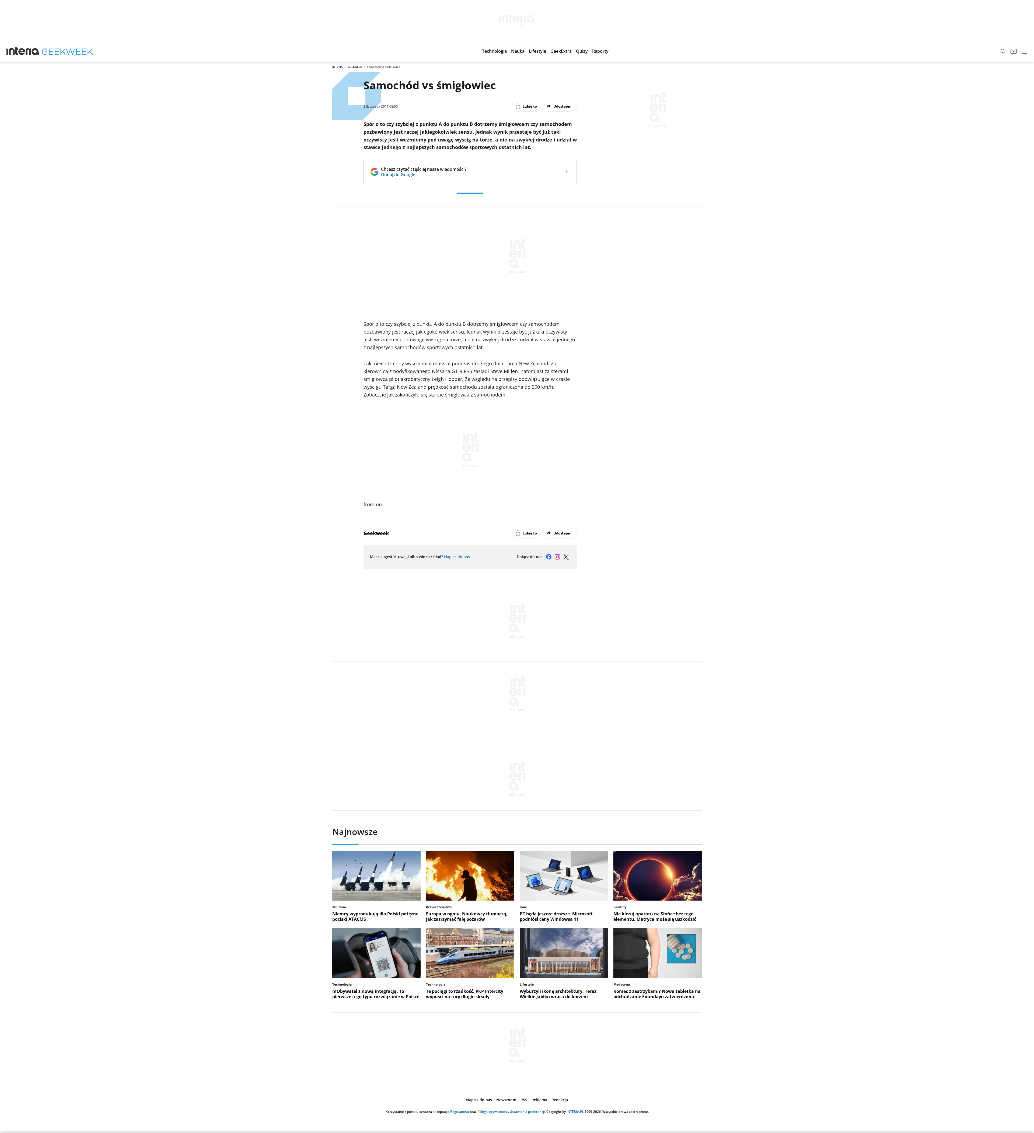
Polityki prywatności (492, 1111)
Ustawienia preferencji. (528, 1112)
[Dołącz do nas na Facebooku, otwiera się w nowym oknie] (548, 556)
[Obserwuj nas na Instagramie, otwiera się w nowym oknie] (557, 556)
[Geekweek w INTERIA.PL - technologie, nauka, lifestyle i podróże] (67, 51)
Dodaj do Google (423, 174)
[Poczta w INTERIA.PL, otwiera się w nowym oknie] (1013, 51)
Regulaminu (459, 1111)
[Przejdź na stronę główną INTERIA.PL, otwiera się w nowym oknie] (23, 51)
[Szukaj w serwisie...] (1002, 51)
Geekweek (355, 67)
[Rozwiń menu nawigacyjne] (1024, 51)
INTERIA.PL (575, 1111)
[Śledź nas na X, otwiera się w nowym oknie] (566, 556)
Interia (337, 67)
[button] (494, 51)
